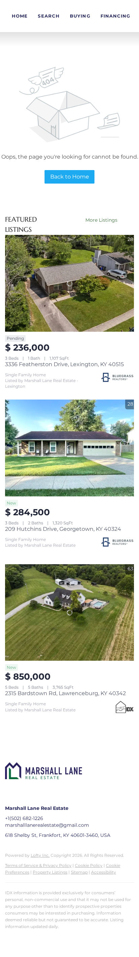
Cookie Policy (89, 865)
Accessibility (103, 872)
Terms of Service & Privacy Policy (38, 865)
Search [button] (49, 16)
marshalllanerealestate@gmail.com (47, 825)
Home (20, 16)
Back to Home (69, 176)
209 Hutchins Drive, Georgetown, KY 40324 (63, 529)
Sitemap (79, 872)
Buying (80, 16)
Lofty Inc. (40, 855)
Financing (116, 16)
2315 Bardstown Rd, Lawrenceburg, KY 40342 (65, 693)
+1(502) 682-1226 (24, 818)
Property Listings (50, 872)
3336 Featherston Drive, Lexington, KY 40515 (64, 364)
